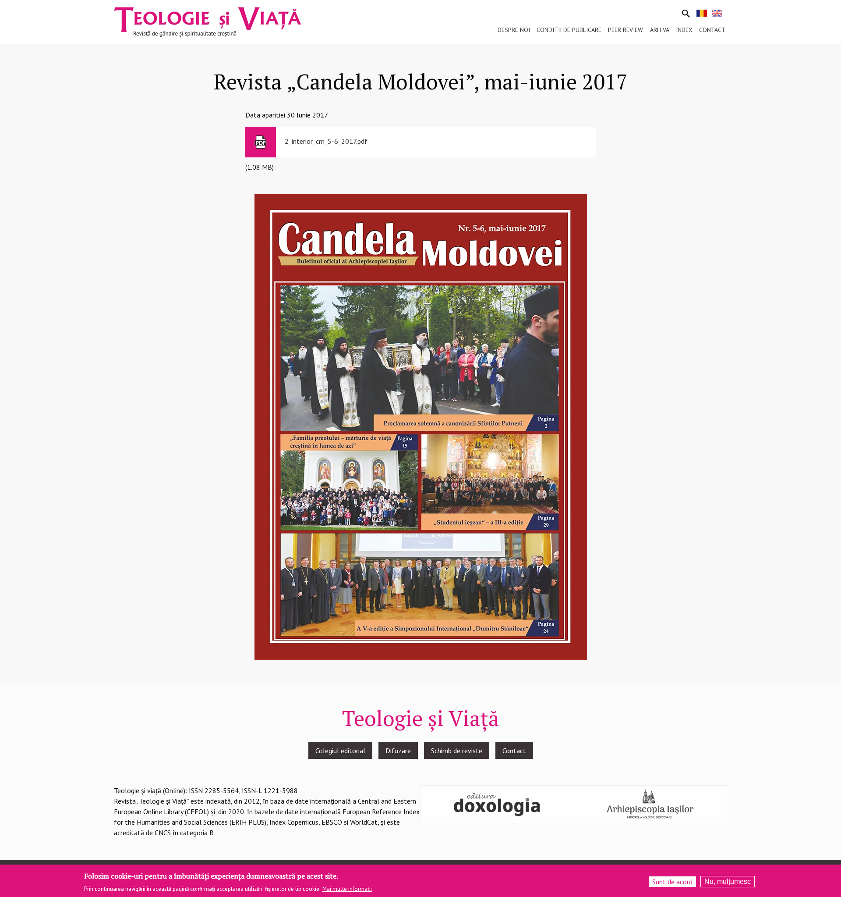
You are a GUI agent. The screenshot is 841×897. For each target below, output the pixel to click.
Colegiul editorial (340, 750)
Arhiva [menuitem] (659, 30)
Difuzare (398, 750)
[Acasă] (207, 21)
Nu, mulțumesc (727, 881)
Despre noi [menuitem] (514, 30)
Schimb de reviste (456, 750)
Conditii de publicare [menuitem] (569, 30)
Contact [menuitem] (712, 30)
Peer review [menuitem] (625, 30)
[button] (420, 426)
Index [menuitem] (684, 30)
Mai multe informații (347, 889)
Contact (514, 750)
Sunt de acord (672, 881)
